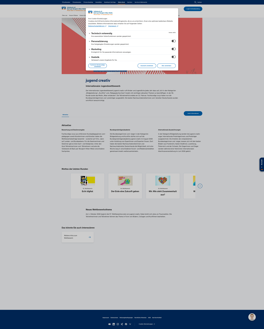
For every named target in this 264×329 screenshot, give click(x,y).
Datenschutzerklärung (96, 26)
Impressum (112, 26)
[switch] (174, 41)
